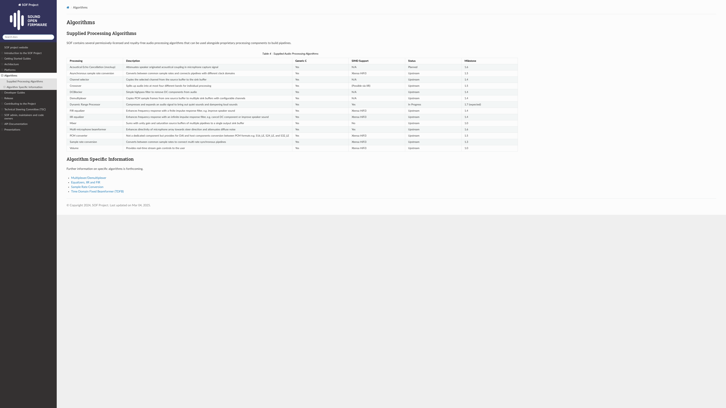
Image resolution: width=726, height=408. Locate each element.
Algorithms (10, 75)
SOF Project (29, 4)
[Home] (68, 7)
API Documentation (16, 124)
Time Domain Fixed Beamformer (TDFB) (97, 191)
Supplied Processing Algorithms (25, 81)
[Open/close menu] (2, 53)
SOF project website (16, 47)
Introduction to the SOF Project (23, 53)
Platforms (10, 70)
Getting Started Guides (17, 58)
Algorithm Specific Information (25, 87)
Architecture (11, 64)
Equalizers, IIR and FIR (85, 182)
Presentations (12, 129)
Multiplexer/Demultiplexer (88, 177)
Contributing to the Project (20, 103)
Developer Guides (14, 92)
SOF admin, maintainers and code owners (24, 117)
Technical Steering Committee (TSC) (25, 109)
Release (8, 98)
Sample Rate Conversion (87, 187)
